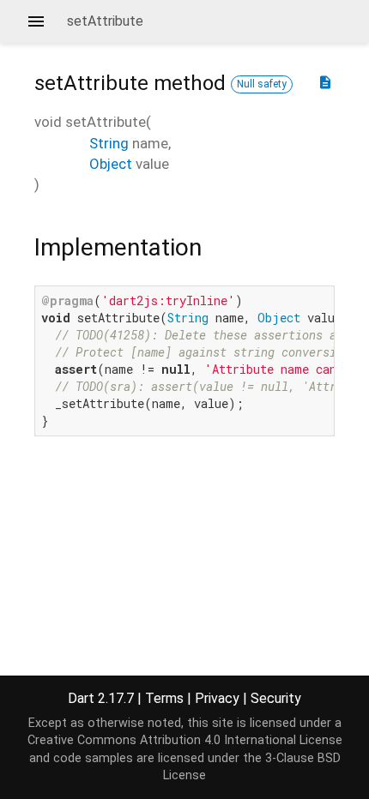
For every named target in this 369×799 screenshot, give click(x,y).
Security (276, 698)
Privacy (217, 698)
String (109, 143)
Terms (164, 698)
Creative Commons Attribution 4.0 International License (184, 740)
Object (110, 163)
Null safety (262, 84)
